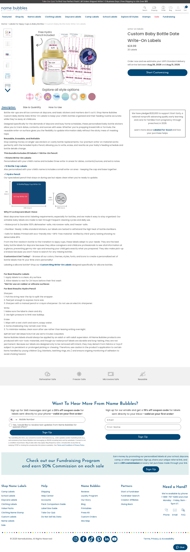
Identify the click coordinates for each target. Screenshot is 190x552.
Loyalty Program (89, 496)
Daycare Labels (73, 16)
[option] (7, 33)
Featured (7, 16)
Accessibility (167, 539)
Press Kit (85, 513)
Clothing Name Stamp (12, 513)
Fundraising (169, 16)
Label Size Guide (49, 508)
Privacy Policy (79, 445)
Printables (86, 508)
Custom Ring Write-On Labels (55, 264)
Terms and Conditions (65, 445)
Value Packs (7, 508)
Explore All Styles (129, 16)
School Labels (110, 16)
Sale (156, 16)
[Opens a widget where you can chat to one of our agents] (180, 547)
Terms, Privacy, (151, 539)
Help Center (47, 496)
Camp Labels (92, 16)
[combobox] (13, 419)
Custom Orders (89, 517)
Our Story (86, 500)
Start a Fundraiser (130, 492)
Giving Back (127, 504)
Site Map (85, 521)
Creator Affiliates (129, 500)
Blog (83, 504)
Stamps (146, 16)
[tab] (8, 107)
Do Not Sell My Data (51, 517)
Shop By (19, 16)
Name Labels (34, 16)
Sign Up (47, 432)
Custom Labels (8, 517)
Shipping (45, 492)
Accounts (46, 500)
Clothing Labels (53, 16)
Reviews (85, 492)
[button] (144, 9)
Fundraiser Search (130, 496)
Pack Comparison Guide (53, 504)
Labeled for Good (162, 129)
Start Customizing (157, 72)
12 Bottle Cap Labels (16, 166)
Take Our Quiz (48, 2)
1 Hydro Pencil (12, 174)
